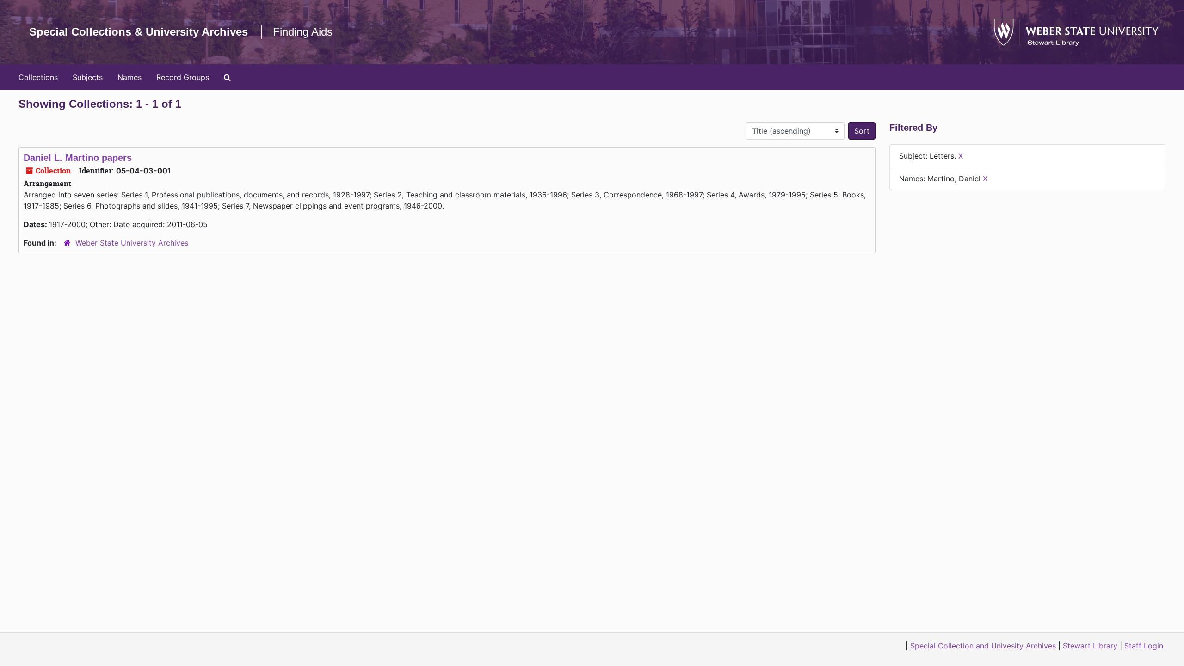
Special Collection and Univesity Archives (983, 645)
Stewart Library (1090, 645)
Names (129, 77)
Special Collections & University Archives (138, 31)
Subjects (88, 77)
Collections (38, 77)
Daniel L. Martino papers (78, 158)
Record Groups (182, 77)
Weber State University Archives (131, 242)
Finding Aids (303, 31)
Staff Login (1143, 645)
